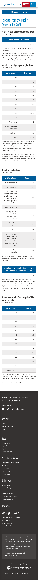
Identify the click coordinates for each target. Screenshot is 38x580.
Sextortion (5, 491)
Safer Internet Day (7, 523)
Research (6, 505)
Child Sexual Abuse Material (10, 463)
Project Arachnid (7, 468)
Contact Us (13, 397)
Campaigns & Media (10, 512)
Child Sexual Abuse (10, 458)
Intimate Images (7, 488)
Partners (4, 429)
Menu (33, 4)
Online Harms (8, 480)
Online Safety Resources (9, 496)
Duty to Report (6, 474)
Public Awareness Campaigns (11, 517)
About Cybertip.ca (20, 12)
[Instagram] (13, 409)
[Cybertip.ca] (12, 5)
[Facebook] (3, 409)
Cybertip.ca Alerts (7, 499)
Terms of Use (6, 400)
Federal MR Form (7, 452)
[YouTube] (17, 409)
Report (26, 4)
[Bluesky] (8, 409)
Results (4, 423)
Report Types (6, 449)
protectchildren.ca (10, 548)
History (4, 432)
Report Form (6, 446)
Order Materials (10, 555)
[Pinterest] (22, 409)
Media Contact (6, 526)
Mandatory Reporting (8, 426)
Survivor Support (7, 471)
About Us (4, 397)
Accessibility (16, 400)
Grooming (5, 465)
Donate (7, 553)
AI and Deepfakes (7, 494)
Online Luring (6, 485)
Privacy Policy (23, 397)
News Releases (6, 520)
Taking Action (6, 443)
